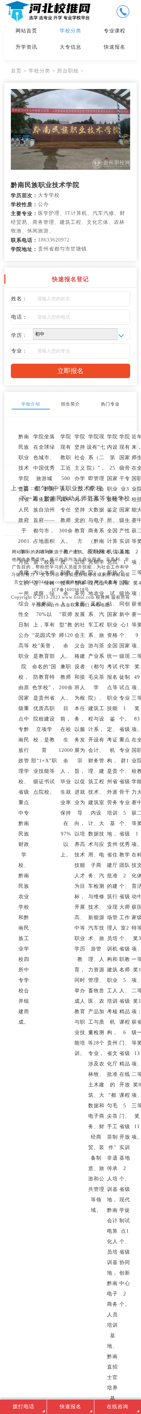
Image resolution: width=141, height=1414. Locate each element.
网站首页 (26, 31)
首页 (16, 71)
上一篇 (56, 488)
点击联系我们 (75, 604)
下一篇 (75, 498)
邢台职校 (68, 71)
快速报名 (114, 47)
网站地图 (100, 604)
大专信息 (70, 47)
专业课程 (114, 31)
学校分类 (70, 31)
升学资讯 (26, 47)
